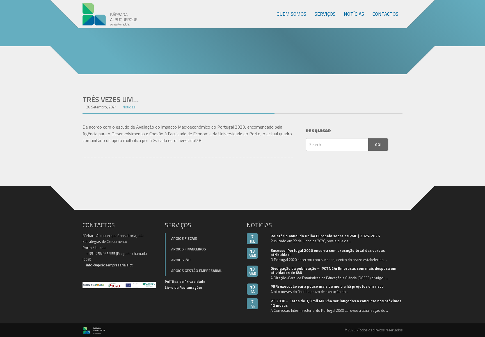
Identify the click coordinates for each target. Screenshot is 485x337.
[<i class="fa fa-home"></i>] (266, 14)
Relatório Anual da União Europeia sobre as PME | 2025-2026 (325, 236)
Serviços (325, 14)
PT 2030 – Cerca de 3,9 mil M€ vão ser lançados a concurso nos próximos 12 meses (336, 303)
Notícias (354, 14)
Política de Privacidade (185, 281)
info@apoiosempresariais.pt (109, 265)
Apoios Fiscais (184, 238)
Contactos (385, 14)
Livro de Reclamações (184, 287)
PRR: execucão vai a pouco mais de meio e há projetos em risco (327, 286)
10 (252, 288)
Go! (378, 144)
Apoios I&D (181, 260)
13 (252, 253)
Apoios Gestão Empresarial (196, 270)
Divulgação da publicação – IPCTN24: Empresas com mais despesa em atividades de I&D (333, 270)
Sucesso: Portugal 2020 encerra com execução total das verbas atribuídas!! (328, 252)
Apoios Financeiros (188, 249)
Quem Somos (291, 14)
